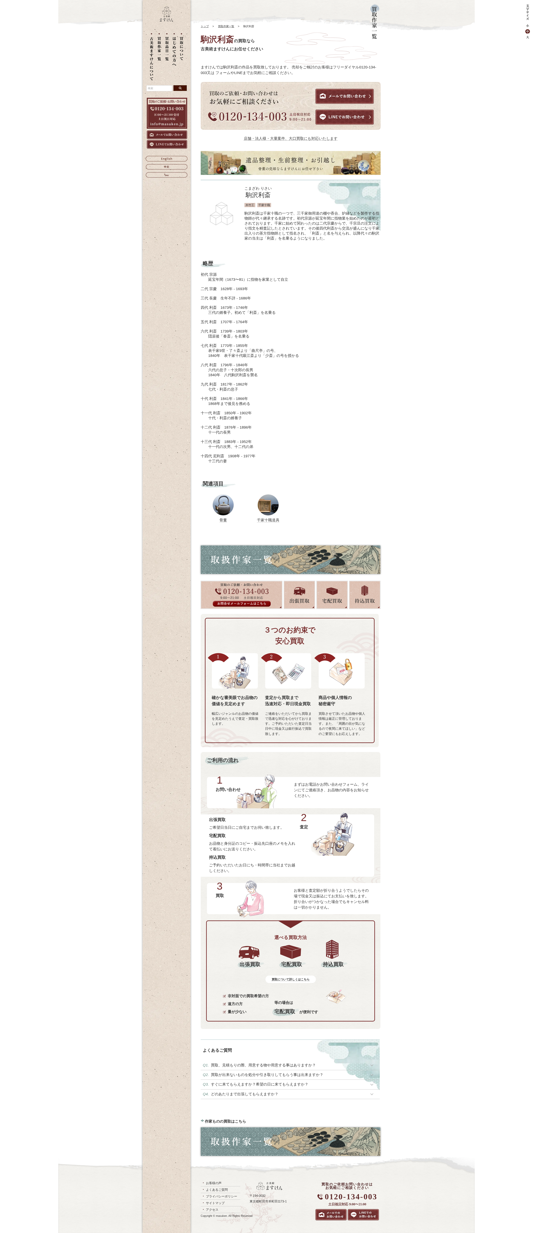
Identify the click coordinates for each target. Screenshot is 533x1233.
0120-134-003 (351, 1196)
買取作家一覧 (226, 26)
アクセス (212, 1209)
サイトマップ (215, 1203)
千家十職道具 (268, 520)
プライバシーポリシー (221, 1196)
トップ (205, 26)
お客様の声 (214, 1183)
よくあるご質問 (217, 1189)
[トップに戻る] (166, 21)
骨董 (223, 520)
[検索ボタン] (180, 88)
